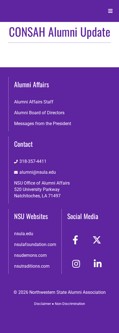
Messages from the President (42, 123)
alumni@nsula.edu (37, 172)
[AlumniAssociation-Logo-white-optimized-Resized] (28, 8)
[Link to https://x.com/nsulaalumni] (96, 239)
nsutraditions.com (32, 266)
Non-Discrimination (70, 304)
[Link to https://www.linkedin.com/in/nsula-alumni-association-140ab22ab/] (98, 263)
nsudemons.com (30, 255)
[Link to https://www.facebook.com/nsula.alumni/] (75, 239)
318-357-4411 (32, 161)
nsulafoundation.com (35, 244)
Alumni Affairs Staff (33, 102)
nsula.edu (23, 233)
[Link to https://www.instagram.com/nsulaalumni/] (76, 263)
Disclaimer (42, 304)
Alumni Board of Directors (39, 112)
